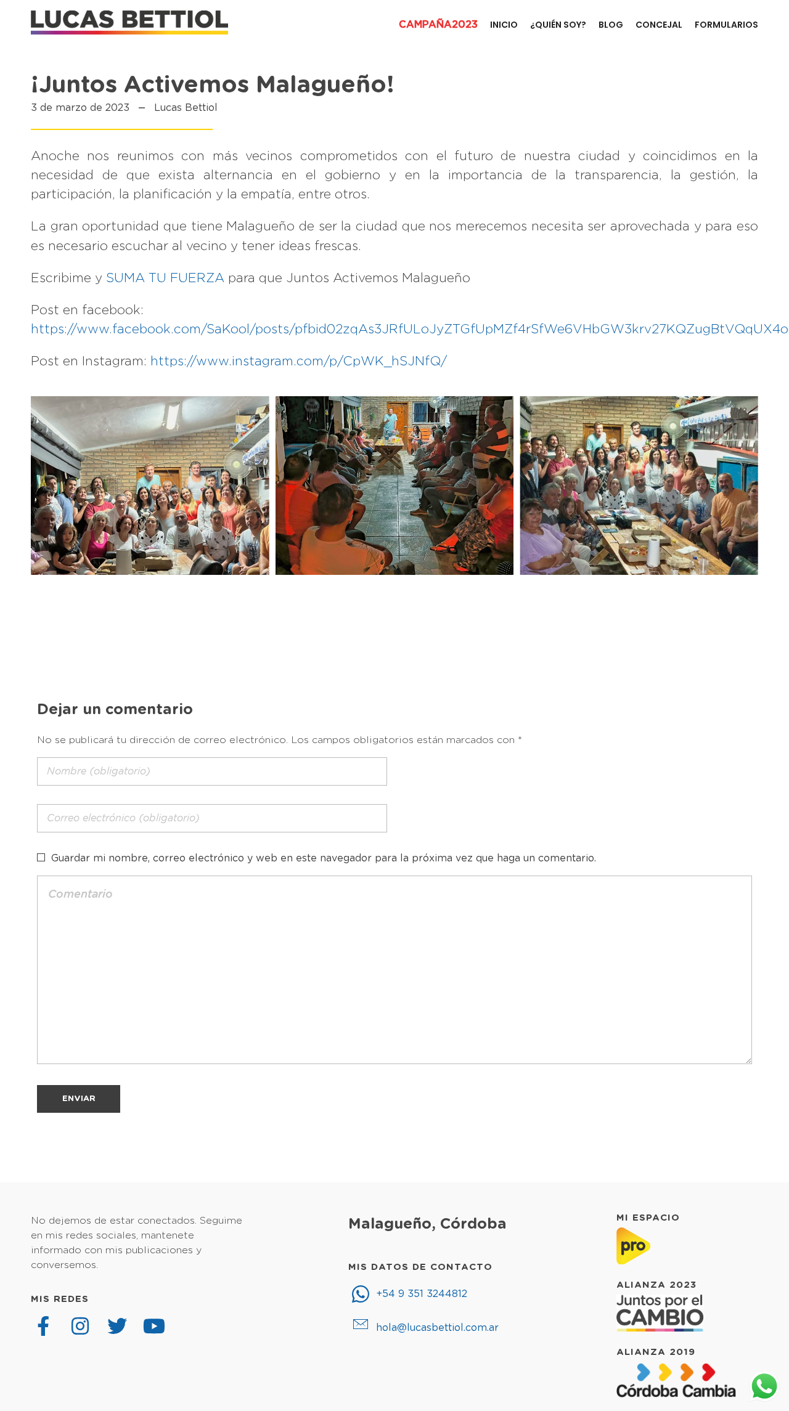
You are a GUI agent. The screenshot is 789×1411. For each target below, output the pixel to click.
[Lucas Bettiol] (129, 22)
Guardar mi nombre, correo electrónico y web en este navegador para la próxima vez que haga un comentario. (323, 858)
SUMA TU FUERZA (165, 278)
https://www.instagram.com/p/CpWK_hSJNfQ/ (298, 361)
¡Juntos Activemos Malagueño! (212, 85)
